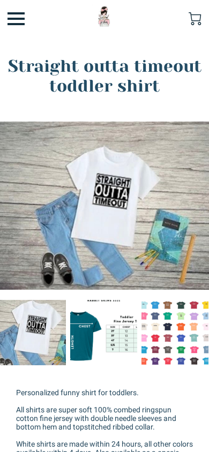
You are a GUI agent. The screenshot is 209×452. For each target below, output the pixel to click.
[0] (195, 18)
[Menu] (16, 18)
